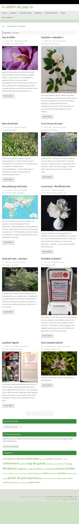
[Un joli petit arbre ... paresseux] (20, 291)
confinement (11, 463)
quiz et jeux (62, 478)
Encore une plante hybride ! (52, 342)
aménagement (9, 459)
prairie (55, 478)
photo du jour (55, 44)
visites (37, 482)
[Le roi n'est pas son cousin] (59, 156)
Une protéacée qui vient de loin (14, 186)
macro (11, 473)
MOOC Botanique (35, 473)
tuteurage (25, 482)
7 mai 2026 (8, 262)
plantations (20, 193)
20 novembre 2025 (49, 346)
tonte (19, 483)
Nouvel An (53, 473)
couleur (22, 464)
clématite (58, 459)
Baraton (7, 349)
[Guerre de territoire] (20, 155)
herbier (39, 469)
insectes (59, 468)
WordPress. (73, 499)
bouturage (43, 459)
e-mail (75, 497)
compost (65, 459)
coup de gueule (36, 463)
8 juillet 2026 (47, 41)
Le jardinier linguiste (10, 342)
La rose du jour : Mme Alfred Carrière (55, 186)
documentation (59, 464)
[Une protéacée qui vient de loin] (20, 218)
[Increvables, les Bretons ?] (59, 315)
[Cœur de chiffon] (20, 69)
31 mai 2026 (8, 127)
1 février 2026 (9, 346)
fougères (21, 468)
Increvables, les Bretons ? (51, 258)
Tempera (65, 499)
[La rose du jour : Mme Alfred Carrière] (59, 230)
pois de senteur (47, 478)
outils (69, 473)
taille (16, 482)
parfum (73, 473)
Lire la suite (8, 96)
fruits (28, 469)
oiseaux (62, 473)
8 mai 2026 (47, 190)
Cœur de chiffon (8, 37)
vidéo (31, 482)
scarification (8, 482)
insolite (21, 44)
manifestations (23, 473)
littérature (5, 473)
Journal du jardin (21, 41)
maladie (16, 473)
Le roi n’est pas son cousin (52, 123)
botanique (7, 44)
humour (53, 349)
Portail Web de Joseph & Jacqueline (58, 497)
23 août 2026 (8, 41)
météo (45, 473)
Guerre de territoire (10, 123)
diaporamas (50, 464)
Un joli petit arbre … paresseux (14, 258)
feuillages (68, 464)
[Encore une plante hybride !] (59, 375)
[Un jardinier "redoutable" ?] (59, 93)
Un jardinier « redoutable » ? (52, 37)
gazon (32, 469)
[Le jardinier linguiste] (20, 382)
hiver (44, 469)
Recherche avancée (10, 446)
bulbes (49, 458)
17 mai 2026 (8, 190)
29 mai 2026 (47, 127)
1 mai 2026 (47, 262)
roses (65, 193)
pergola (5, 478)
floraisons (15, 44)
